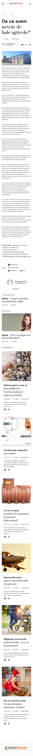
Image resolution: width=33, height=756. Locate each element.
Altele (12, 15)
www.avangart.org (23, 256)
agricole (15, 245)
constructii (23, 245)
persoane (16, 254)
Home (4, 15)
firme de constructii (10, 250)
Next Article (6, 311)
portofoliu (24, 254)
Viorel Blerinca (10, 44)
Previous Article (9, 295)
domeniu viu (14, 248)
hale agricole (16, 75)
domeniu (6, 248)
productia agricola (9, 256)
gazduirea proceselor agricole (13, 252)
